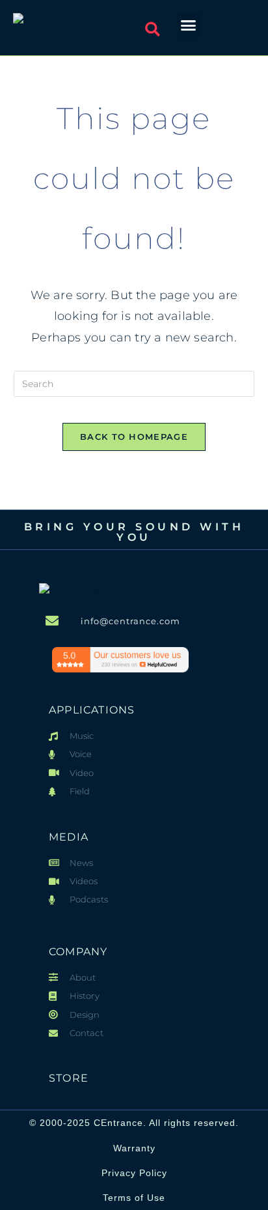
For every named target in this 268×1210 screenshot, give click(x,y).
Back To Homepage (134, 436)
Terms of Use (134, 1197)
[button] (153, 29)
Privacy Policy (134, 1173)
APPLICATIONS (92, 710)
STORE (68, 1078)
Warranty (134, 1148)
